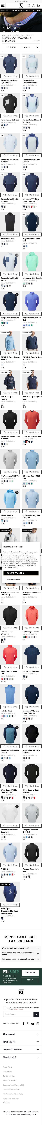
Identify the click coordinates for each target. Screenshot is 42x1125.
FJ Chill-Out (5, 869)
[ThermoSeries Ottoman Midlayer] (10, 420)
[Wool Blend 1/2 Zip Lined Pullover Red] (12, 797)
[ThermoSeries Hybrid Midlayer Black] (5, 206)
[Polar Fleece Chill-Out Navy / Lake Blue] (5, 125)
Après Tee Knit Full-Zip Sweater (32, 593)
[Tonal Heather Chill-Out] (10, 655)
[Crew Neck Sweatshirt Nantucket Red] (26, 441)
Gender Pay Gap (9, 1076)
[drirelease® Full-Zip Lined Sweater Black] (29, 718)
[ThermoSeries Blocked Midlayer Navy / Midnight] (26, 127)
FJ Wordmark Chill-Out (10, 476)
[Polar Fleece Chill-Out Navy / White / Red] (7, 125)
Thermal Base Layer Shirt (31, 870)
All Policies (6, 1103)
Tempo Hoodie (7, 515)
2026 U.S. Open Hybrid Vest (32, 398)
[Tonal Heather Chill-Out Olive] (12, 679)
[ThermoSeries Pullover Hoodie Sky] (10, 758)
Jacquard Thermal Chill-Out (30, 831)
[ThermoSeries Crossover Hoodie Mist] (24, 88)
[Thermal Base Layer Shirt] (32, 853)
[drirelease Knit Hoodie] (32, 262)
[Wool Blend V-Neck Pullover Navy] (26, 797)
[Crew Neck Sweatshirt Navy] (32, 441)
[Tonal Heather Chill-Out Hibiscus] (2, 679)
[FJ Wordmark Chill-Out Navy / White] (7, 481)
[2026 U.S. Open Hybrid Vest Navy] (24, 404)
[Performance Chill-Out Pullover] (10, 853)
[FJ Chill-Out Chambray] (2, 874)
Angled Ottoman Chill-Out (32, 319)
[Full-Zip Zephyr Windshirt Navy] (5, 639)
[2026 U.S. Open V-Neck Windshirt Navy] (24, 365)
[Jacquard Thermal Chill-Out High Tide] (26, 837)
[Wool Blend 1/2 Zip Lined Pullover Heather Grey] (5, 797)
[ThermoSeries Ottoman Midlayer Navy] (5, 444)
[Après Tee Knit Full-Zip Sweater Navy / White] (24, 600)
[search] (29, 5)
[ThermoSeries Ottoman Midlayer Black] (2, 444)
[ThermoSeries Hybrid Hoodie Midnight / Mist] (24, 167)
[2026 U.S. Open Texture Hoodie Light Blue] (2, 365)
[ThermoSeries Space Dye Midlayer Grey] (7, 88)
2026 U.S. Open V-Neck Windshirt (32, 358)
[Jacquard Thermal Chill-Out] (32, 813)
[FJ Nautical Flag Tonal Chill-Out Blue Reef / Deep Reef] (26, 523)
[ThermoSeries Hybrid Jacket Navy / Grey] (5, 286)
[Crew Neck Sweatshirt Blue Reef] (24, 441)
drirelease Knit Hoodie (32, 278)
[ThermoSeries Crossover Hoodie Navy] (26, 88)
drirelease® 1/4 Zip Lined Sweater (31, 200)
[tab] (38, 5)
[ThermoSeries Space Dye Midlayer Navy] (2, 88)
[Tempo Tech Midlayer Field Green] (2, 323)
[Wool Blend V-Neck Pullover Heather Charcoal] (29, 797)
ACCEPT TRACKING (15, 573)
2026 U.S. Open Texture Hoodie (10, 358)
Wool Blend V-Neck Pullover (31, 791)
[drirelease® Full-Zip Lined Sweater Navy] (24, 718)
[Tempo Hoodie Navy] (5, 520)
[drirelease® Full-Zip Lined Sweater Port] (26, 718)
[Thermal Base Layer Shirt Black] (29, 877)
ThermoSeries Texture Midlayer (9, 160)
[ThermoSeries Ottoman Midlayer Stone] (7, 444)
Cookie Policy (12, 568)
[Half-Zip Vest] (10, 694)
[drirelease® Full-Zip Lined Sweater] (32, 694)
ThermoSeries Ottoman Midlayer (10, 437)
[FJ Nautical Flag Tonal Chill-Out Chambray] (24, 523)
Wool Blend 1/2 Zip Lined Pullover (9, 791)
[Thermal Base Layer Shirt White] (24, 877)
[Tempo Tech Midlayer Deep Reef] (7, 323)
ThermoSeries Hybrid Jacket (9, 279)
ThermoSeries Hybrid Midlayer (9, 200)
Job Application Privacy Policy (13, 1094)
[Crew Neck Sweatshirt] (32, 420)
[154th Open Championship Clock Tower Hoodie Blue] (2, 918)
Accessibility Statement (11, 1098)
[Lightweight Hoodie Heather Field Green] (24, 637)
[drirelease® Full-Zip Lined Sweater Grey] (32, 718)
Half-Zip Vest (6, 711)
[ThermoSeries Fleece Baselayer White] (2, 837)
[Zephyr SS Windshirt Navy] (24, 676)
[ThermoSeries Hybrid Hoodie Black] (26, 167)
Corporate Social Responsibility (13, 1085)
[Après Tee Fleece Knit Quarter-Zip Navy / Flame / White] (2, 600)
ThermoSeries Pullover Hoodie (10, 751)
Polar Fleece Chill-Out (10, 120)
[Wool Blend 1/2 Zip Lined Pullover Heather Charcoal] (7, 797)
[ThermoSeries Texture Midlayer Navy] (5, 167)
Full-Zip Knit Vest (8, 239)
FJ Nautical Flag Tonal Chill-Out (32, 516)
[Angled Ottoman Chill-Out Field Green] (32, 325)
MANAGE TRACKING (13, 579)
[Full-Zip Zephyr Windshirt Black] (2, 639)
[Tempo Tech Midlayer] (10, 301)
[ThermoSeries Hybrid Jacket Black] (7, 286)
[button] (3, 5)
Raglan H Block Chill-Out (31, 240)
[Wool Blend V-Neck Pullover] (32, 773)
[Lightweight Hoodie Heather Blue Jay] (29, 637)
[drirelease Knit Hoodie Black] (29, 283)
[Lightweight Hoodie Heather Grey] (32, 637)
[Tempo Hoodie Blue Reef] (2, 520)
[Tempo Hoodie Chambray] (7, 520)
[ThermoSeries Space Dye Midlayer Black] (5, 88)
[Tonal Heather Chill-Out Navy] (7, 679)
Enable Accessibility (21, 1)
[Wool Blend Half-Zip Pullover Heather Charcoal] (29, 758)
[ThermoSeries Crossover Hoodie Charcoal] (29, 88)
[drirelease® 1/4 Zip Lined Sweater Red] (32, 206)
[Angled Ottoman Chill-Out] (32, 301)
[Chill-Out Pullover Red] (12, 874)
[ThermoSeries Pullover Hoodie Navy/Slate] (2, 758)
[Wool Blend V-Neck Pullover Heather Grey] (32, 797)
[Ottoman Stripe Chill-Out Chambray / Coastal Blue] (24, 483)
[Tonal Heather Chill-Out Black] (5, 679)
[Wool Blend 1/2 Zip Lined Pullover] (10, 773)
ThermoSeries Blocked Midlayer (32, 121)
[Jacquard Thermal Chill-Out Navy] (29, 837)
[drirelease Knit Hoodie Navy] (32, 283)
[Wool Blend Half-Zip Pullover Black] (24, 758)
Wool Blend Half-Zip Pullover (31, 751)
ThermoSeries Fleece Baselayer (9, 831)
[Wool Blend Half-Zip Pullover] (32, 734)
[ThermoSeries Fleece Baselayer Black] (5, 837)
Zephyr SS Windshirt (31, 671)
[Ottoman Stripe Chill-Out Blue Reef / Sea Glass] (26, 483)
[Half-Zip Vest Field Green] (10, 716)
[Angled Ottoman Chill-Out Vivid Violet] (24, 325)
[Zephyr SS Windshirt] (32, 655)
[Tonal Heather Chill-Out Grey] (10, 679)
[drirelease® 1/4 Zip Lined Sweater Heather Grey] (29, 206)
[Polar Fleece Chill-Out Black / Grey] (2, 125)
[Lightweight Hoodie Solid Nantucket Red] (26, 637)
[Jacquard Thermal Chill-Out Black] (32, 837)
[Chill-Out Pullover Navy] (5, 874)
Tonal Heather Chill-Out (9, 672)
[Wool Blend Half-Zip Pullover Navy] (26, 758)
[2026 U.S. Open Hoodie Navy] (2, 404)
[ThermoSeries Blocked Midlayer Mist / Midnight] (24, 127)
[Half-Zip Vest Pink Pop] (2, 716)
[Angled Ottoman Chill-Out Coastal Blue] (26, 325)
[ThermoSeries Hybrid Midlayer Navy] (2, 206)
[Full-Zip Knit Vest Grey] (7, 244)
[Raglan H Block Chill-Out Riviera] (26, 246)
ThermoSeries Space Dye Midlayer (9, 81)
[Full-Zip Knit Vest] (10, 222)
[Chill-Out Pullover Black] (7, 874)
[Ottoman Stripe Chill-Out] (32, 459)
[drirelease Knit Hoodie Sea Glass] (24, 283)
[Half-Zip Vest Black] (12, 716)
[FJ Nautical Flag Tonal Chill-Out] (32, 499)
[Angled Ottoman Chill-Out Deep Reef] (29, 325)
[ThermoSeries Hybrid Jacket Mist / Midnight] (2, 286)
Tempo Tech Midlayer (10, 318)
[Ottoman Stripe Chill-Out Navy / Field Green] (32, 483)
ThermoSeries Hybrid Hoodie (31, 160)
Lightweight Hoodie (31, 632)
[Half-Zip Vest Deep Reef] (7, 716)
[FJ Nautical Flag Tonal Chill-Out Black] (29, 523)
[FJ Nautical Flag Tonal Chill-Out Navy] (32, 523)
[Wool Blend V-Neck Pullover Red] (34, 797)
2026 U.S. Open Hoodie (7, 398)
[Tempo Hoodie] (10, 499)
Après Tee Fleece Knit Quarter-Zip (10, 593)
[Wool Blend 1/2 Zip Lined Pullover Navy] (2, 797)
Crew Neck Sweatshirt (32, 436)
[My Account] (33, 5)
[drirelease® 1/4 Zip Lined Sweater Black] (26, 206)
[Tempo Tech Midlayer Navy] (5, 323)
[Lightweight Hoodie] (32, 615)
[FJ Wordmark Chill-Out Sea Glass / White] (12, 481)
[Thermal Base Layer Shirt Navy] (26, 877)
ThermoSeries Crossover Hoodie (30, 81)
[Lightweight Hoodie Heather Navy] (34, 637)
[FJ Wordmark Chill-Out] (10, 459)
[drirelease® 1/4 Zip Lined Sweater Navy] (24, 206)
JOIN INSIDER (30, 973)
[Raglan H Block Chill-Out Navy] (24, 246)
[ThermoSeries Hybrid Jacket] (10, 262)
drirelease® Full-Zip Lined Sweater (31, 712)
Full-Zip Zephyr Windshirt (7, 633)
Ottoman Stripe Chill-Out (31, 477)
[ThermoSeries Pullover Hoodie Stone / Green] (5, 758)
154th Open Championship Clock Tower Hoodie (9, 911)
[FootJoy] (21, 5)
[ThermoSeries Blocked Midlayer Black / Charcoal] (29, 127)
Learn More (7, 983)
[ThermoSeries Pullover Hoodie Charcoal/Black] (7, 758)
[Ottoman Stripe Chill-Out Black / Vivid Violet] (29, 483)
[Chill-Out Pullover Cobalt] (10, 874)
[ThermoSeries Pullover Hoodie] (10, 734)
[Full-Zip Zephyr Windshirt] (10, 615)
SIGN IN (30, 980)
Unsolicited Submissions (11, 1090)
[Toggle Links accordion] (21, 1034)
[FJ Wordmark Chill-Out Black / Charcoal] (5, 481)
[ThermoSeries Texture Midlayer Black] (7, 167)
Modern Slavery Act (9, 1080)
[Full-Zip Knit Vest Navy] (5, 244)
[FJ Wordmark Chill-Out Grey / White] (2, 481)
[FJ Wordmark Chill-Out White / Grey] (10, 481)
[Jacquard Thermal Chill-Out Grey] (24, 837)
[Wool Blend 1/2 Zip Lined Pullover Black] (10, 797)
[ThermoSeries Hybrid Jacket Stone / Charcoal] (10, 286)
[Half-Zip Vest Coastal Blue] (5, 716)
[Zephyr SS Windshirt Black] (26, 676)
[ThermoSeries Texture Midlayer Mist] (2, 167)
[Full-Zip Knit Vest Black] (2, 244)
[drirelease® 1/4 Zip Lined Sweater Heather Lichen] (34, 206)
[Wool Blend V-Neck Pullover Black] (24, 797)
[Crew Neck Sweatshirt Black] (29, 441)
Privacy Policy (18, 1009)
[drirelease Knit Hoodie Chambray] (26, 283)
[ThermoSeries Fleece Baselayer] (10, 813)
